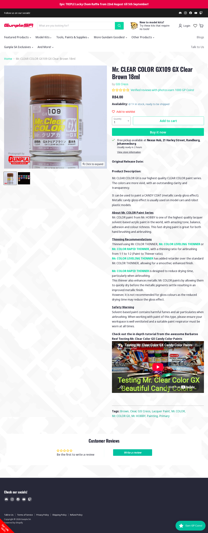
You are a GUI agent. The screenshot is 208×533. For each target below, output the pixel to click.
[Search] (119, 25)
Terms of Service (25, 514)
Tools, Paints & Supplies (72, 37)
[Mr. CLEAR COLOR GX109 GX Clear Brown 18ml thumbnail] (10, 178)
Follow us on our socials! (17, 13)
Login (186, 26)
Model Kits (42, 37)
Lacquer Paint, (161, 411)
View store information (129, 152)
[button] (121, 90)
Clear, (134, 411)
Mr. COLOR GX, (121, 416)
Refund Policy (76, 514)
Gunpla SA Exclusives (17, 47)
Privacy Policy (42, 514)
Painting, (153, 416)
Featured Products (16, 37)
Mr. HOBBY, (139, 416)
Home (8, 58)
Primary (164, 416)
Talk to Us (197, 47)
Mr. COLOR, (178, 411)
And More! (45, 47)
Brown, (125, 411)
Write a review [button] (132, 452)
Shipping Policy (59, 514)
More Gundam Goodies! (109, 37)
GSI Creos (122, 84)
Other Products (141, 37)
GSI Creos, (145, 411)
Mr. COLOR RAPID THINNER (130, 249)
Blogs (200, 37)
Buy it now (158, 132)
